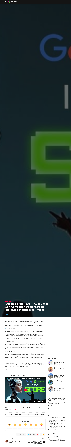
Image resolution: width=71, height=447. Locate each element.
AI (11, 414)
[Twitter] (7, 314)
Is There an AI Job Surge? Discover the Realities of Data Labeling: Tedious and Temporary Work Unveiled (57, 399)
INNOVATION (9, 416)
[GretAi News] (13, 1)
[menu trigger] (6, 2)
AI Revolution (14, 409)
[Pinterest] (8, 314)
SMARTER (26, 416)
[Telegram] (10, 314)
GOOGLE (36, 414)
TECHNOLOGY (33, 416)
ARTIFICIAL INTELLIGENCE (19, 414)
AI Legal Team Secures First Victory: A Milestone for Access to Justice (59, 381)
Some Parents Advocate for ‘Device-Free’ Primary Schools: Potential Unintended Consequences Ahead (56, 411)
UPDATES (40, 416)
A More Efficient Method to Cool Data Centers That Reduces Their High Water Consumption (60, 375)
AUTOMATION (29, 414)
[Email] (11, 314)
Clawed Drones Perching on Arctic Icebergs (56, 432)
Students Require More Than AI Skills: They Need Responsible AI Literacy (59, 362)
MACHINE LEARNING (18, 416)
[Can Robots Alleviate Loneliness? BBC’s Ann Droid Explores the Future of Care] (50, 369)
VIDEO (10, 301)
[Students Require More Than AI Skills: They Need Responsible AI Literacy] (50, 362)
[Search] (65, 2)
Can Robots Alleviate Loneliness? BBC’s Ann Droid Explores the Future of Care (59, 368)
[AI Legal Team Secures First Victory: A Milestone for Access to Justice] (50, 382)
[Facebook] (6, 314)
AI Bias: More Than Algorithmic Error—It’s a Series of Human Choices (59, 388)
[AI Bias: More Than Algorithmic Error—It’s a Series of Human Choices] (50, 389)
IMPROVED (42, 414)
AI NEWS (6, 301)
